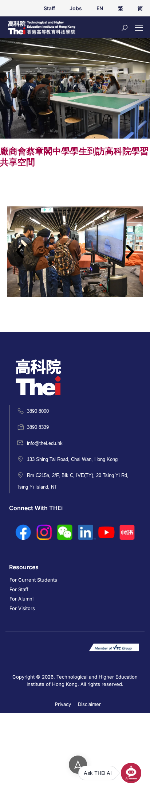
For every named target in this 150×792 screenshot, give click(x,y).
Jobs (76, 8)
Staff (49, 8)
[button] (20, 251)
